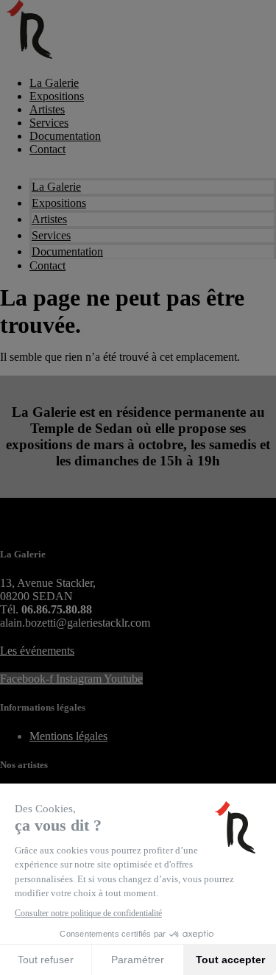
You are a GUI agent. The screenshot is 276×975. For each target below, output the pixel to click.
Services (48, 122)
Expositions (56, 96)
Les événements (37, 650)
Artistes (47, 109)
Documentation (65, 136)
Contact (47, 149)
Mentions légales (68, 736)
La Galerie (54, 83)
